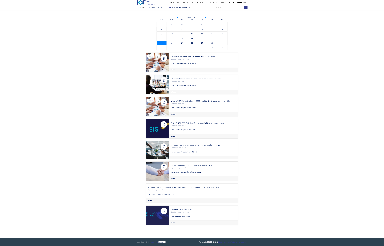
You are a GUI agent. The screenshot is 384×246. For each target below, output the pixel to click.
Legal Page (154, 242)
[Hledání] (246, 7)
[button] (233, 2)
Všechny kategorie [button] (179, 7)
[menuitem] (197, 2)
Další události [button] (157, 7)
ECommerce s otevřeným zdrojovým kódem (233, 242)
